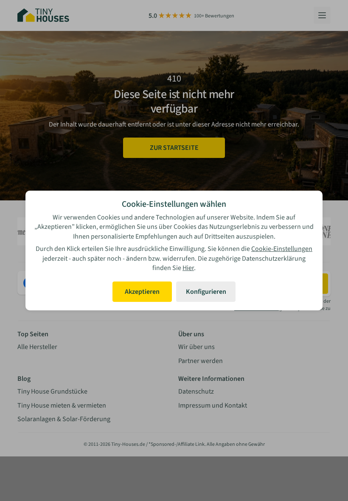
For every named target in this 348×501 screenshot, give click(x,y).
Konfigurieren (206, 291)
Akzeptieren (142, 291)
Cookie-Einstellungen (281, 248)
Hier (188, 268)
